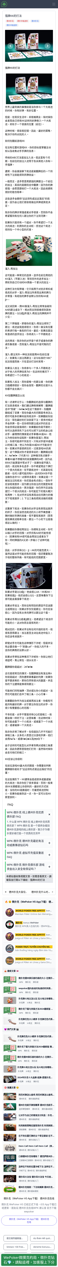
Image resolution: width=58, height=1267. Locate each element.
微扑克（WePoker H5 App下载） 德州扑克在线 (29, 1220)
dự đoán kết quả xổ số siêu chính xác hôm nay (43, 1238)
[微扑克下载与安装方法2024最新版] (10, 1010)
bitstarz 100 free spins (17, 1246)
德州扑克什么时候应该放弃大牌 (40, 892)
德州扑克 (22, 1099)
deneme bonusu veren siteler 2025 (43, 1246)
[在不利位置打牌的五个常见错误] (10, 1137)
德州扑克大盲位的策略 (17, 892)
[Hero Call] (10, 1147)
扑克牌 (22, 1003)
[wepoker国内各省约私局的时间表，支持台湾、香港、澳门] (10, 990)
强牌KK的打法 (37, 880)
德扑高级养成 (34, 1099)
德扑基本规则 (47, 1109)
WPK (21, 982)
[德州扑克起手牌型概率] (10, 1106)
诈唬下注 (22, 1171)
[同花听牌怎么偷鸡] (10, 1096)
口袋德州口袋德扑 (26, 1160)
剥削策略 (22, 1129)
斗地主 (29, 1003)
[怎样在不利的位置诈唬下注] (10, 1168)
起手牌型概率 (24, 1109)
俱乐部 (35, 982)
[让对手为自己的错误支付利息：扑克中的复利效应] (10, 1117)
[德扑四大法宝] (10, 1178)
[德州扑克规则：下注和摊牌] (10, 1188)
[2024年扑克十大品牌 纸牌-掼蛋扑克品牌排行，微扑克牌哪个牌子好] (10, 1079)
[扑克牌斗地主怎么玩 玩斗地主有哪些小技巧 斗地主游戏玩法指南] (10, 1000)
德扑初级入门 (34, 1140)
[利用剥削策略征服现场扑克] (10, 1127)
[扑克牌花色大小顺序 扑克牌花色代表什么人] (10, 1020)
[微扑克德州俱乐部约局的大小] (10, 979)
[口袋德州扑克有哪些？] (10, 1158)
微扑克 (28, 982)
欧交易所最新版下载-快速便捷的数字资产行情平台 (17, 1238)
